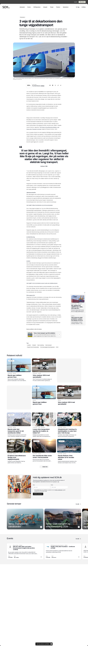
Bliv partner (82, 1)
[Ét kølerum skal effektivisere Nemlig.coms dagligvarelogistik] (19, 451)
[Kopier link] (60, 85)
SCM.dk (42, 85)
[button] (85, 293)
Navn (34, 484)
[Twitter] (55, 85)
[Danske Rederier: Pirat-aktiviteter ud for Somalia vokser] (69, 451)
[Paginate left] (7, 519)
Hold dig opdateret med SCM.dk (43, 643)
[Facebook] (50, 85)
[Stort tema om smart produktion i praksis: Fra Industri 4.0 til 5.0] (78, 320)
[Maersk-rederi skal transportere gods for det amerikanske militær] (19, 424)
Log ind (75, 1)
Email (52, 484)
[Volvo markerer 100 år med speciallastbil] (44, 370)
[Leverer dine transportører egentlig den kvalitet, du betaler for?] (44, 424)
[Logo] (6, 7)
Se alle (77, 504)
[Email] (58, 85)
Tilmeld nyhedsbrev (38, 493)
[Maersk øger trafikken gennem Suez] (19, 370)
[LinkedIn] (52, 85)
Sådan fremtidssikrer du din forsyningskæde (42, 205)
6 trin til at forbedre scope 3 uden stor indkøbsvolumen (44, 283)
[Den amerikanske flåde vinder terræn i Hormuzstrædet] (44, 450)
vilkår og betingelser (58, 489)
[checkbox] (33, 490)
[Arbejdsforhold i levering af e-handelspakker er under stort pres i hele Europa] (69, 424)
